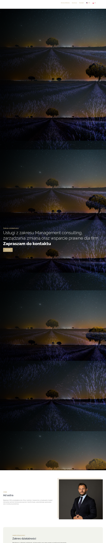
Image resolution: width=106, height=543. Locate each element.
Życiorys (74, 3)
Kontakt (81, 3)
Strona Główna (65, 3)
